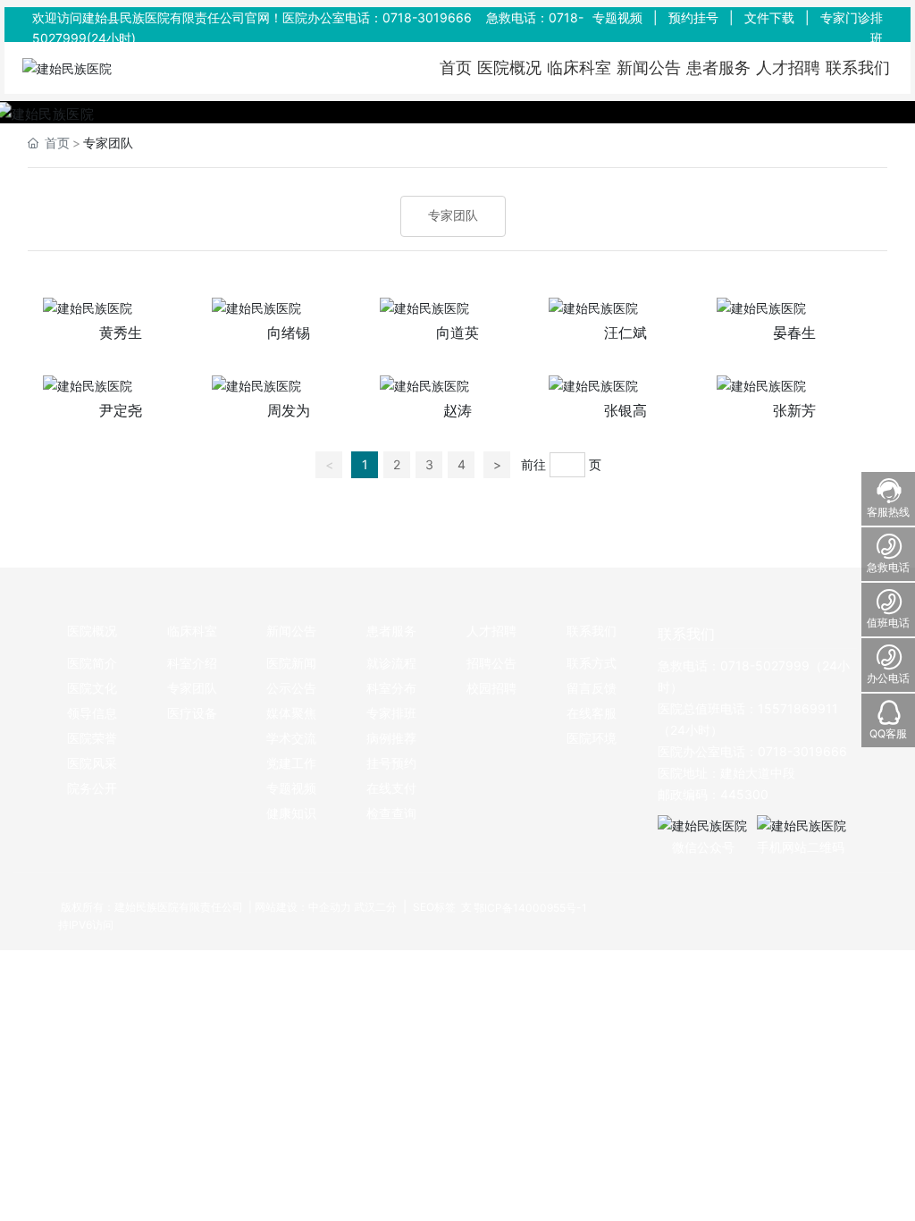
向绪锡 (288, 332)
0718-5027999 (765, 665)
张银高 (625, 410)
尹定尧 (120, 410)
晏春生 (794, 332)
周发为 (288, 410)
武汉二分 (375, 907)
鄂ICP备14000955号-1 (530, 907)
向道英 (457, 332)
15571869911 (798, 708)
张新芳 (794, 410)
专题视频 (617, 17)
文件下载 (769, 17)
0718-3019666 (427, 17)
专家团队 (453, 216)
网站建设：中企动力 (303, 907)
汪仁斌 (625, 332)
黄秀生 (120, 332)
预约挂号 (693, 17)
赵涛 (457, 410)
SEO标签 (433, 907)
